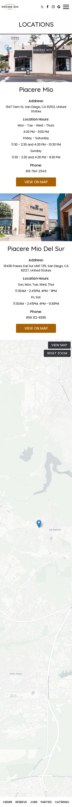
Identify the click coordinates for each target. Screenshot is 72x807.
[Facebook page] (47, 7)
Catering (62, 802)
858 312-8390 (36, 317)
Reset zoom (57, 353)
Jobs (33, 802)
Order (7, 802)
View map (59, 345)
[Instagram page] (53, 7)
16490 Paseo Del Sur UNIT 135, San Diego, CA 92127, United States (36, 268)
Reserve (21, 802)
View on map (32, 182)
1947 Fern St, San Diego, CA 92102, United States (36, 109)
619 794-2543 (36, 171)
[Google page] (59, 7)
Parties (46, 802)
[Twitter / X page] (42, 7)
